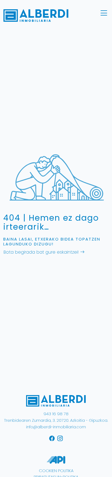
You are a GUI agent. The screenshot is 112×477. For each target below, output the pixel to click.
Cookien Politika (56, 470)
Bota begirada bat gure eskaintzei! (42, 252)
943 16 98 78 (56, 414)
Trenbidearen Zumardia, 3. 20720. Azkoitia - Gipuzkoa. (56, 420)
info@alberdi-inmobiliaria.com (56, 427)
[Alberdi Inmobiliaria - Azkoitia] (56, 401)
